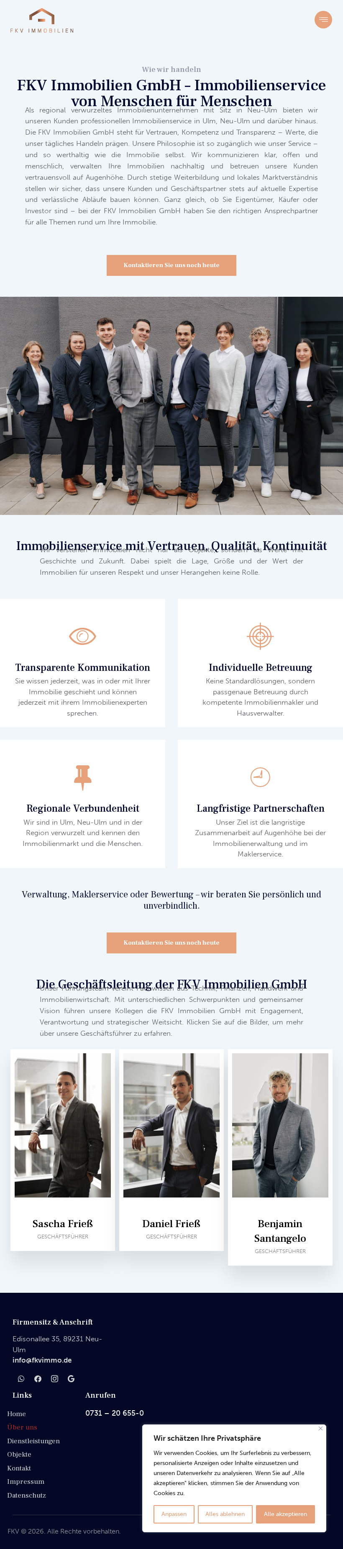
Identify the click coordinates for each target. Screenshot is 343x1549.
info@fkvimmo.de (42, 1360)
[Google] (71, 1378)
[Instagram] (54, 1378)
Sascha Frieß (63, 1224)
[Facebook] (37, 1378)
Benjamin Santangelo (280, 1231)
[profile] (63, 1211)
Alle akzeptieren (285, 1514)
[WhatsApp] (21, 1378)
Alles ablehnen (225, 1514)
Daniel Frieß (171, 1224)
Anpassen (174, 1514)
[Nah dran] (321, 1428)
